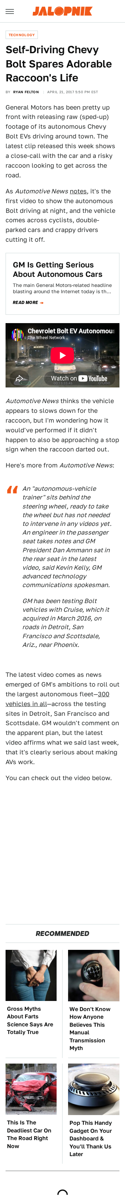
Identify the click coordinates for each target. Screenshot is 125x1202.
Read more (25, 302)
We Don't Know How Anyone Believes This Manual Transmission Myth (89, 1028)
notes (78, 191)
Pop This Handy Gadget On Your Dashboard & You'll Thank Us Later (90, 1138)
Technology (22, 35)
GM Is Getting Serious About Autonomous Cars (57, 269)
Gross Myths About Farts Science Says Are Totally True (30, 1020)
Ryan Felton (26, 92)
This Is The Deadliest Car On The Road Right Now (29, 1134)
